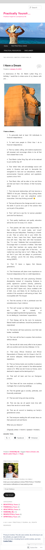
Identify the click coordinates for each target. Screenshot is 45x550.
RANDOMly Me (15, 452)
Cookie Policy (7, 541)
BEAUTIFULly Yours (10, 504)
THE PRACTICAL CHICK (19, 46)
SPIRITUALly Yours (10, 517)
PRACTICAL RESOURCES (12, 50)
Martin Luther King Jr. (10, 454)
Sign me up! (9, 495)
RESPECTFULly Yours (11, 514)
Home (6, 46)
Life (37, 452)
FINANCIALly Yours (10, 507)
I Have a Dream (12, 65)
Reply (21, 454)
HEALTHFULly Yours (10, 509)
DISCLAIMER (28, 50)
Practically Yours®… (16, 13)
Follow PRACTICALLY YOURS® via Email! (18, 479)
